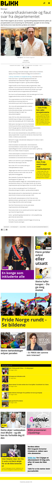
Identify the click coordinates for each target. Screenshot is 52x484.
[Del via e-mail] (28, 67)
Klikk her (32, 458)
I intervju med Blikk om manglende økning (20, 76)
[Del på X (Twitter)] (26, 67)
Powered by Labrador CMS (26, 482)
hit (39, 73)
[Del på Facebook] (24, 67)
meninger (6, 227)
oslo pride (23, 227)
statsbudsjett (14, 227)
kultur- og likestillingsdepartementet (37, 227)
